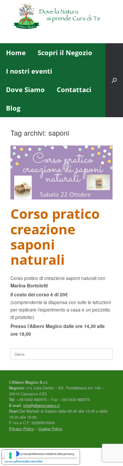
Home (16, 52)
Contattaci (74, 89)
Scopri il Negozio (65, 52)
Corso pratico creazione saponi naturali (55, 237)
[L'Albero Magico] (61, 17)
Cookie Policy (50, 428)
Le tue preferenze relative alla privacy (46, 454)
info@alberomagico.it (41, 405)
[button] (114, 80)
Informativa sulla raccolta (23, 461)
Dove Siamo (25, 89)
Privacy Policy (21, 428)
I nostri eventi (29, 70)
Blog (13, 107)
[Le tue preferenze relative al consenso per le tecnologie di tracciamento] (10, 455)
